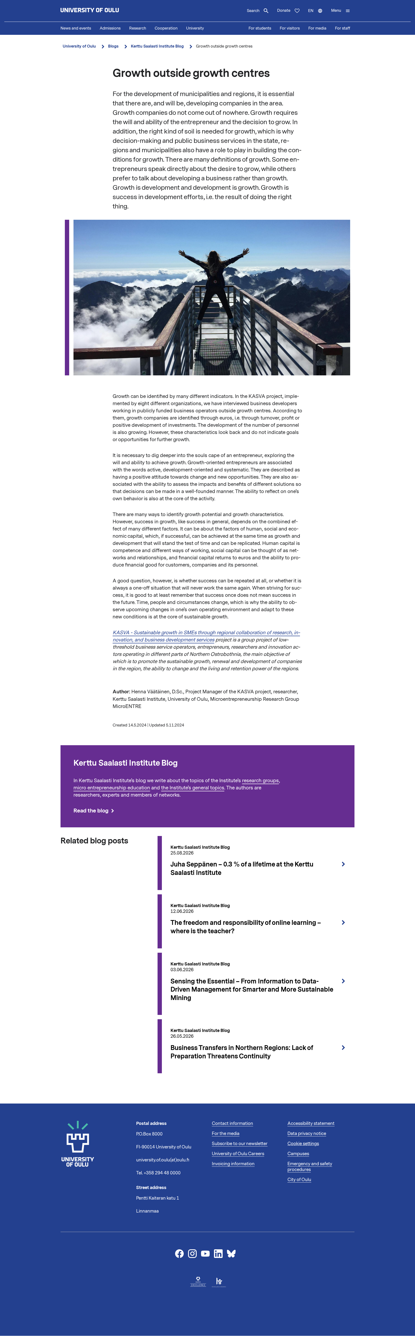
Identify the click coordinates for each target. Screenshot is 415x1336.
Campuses (298, 1154)
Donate (283, 10)
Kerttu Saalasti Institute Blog (157, 46)
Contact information (232, 1123)
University (195, 28)
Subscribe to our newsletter (240, 1144)
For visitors (290, 28)
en (317, 15)
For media (317, 28)
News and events (76, 28)
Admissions (110, 28)
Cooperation (166, 28)
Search (253, 10)
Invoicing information (233, 1164)
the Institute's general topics (192, 787)
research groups (260, 780)
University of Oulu (79, 46)
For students (260, 28)
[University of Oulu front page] (101, 11)
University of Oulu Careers (238, 1154)
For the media (225, 1133)
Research (137, 28)
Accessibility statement (311, 1123)
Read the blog (91, 810)
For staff (342, 28)
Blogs (113, 46)
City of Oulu (299, 1180)
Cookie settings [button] (303, 1144)
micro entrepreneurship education (111, 787)
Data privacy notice (306, 1133)
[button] (340, 11)
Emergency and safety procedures (309, 1167)
